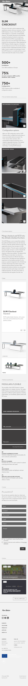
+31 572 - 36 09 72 (21, 643)
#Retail (5, 566)
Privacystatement (23, 677)
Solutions (4, 625)
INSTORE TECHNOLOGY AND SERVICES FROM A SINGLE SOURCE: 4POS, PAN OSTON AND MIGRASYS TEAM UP (12, 591)
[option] (14, 307)
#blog (9, 566)
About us (4, 632)
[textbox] (14, 523)
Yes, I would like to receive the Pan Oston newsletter (13, 539)
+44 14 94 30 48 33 (21, 641)
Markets (4, 623)
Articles (4, 630)
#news (5, 581)
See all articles (20, 598)
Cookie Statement (22, 676)
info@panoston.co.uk (18, 647)
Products (4, 627)
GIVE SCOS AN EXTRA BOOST (10, 577)
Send (22, 548)
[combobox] (14, 523)
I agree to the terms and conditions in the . (15, 543)
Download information (18, 446)
